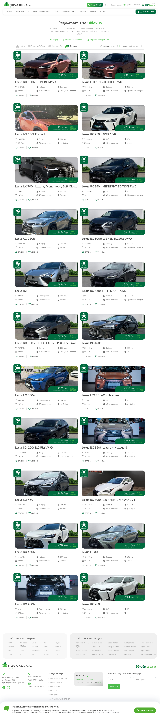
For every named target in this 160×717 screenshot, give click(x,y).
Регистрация (116, 5)
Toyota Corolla (146, 647)
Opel (10, 651)
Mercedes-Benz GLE (148, 654)
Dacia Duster (113, 643)
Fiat (33, 654)
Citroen (23, 647)
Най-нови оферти (107, 46)
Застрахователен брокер (59, 699)
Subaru (46, 654)
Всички (73, 46)
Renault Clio (80, 654)
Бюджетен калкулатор (64, 12)
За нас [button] (102, 12)
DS (21, 654)
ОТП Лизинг (53, 695)
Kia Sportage (129, 643)
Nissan (46, 647)
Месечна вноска (130, 46)
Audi (10, 654)
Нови (22, 46)
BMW (10, 643)
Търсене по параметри (100, 40)
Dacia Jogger (129, 651)
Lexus (46, 651)
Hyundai (11, 647)
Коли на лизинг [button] (22, 12)
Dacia (34, 643)
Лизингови (57, 46)
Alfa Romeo (36, 651)
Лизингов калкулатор (42, 12)
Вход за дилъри (55, 682)
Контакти (52, 691)
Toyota (57, 643)
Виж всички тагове (73, 40)
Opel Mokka (128, 654)
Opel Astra (112, 654)
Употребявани (38, 46)
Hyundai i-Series (147, 643)
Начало (9, 12)
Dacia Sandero (113, 651)
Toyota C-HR (80, 647)
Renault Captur (97, 654)
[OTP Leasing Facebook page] (4, 686)
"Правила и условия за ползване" (106, 712)
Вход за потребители (57, 678)
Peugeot (35, 647)
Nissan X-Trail (97, 651)
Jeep (22, 651)
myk (100, 682)
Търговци (82, 12)
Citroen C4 (96, 647)
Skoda (57, 651)
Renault (58, 647)
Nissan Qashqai (81, 651)
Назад (55, 40)
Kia (45, 643)
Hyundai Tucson (130, 647)
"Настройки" (67, 712)
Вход (107, 5)
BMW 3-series (97, 643)
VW (56, 654)
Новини (93, 12)
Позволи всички (145, 710)
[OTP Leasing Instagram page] (8, 686)
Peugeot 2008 (113, 647)
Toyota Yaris (145, 651)
